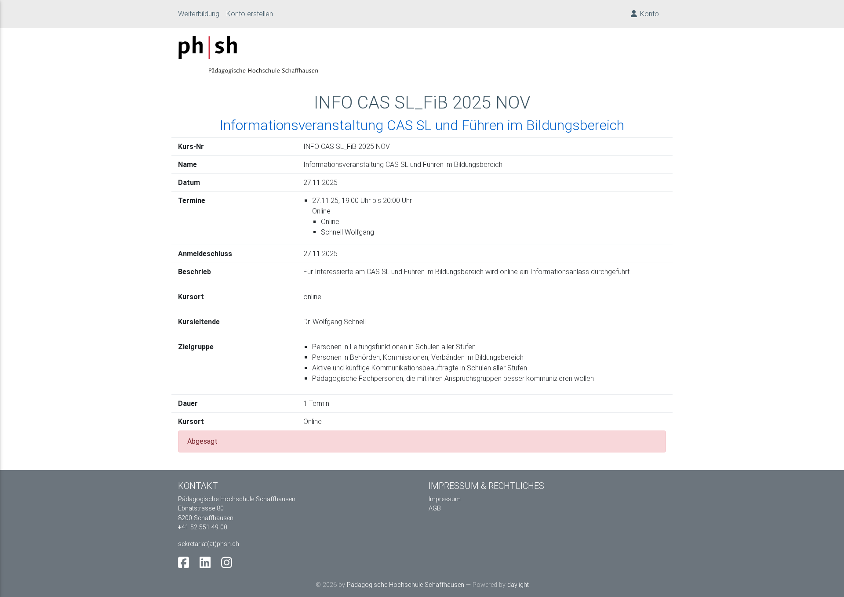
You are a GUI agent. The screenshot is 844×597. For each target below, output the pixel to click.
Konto (648, 14)
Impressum (445, 499)
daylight (518, 585)
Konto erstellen (249, 14)
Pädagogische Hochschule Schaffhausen (405, 585)
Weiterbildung (202, 13)
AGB (435, 508)
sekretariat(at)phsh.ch (208, 544)
